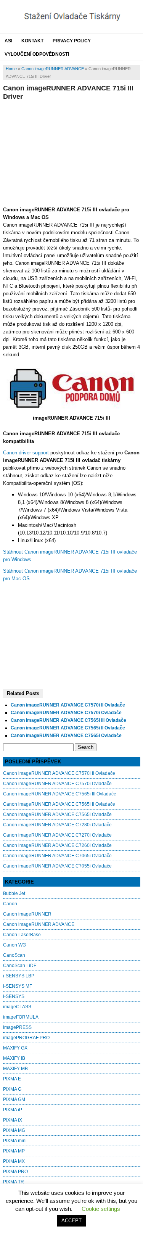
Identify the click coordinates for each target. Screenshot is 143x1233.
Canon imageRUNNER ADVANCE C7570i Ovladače (66, 712)
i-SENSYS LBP (18, 976)
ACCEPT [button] (71, 1220)
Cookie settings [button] (101, 1209)
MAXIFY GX (15, 1048)
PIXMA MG (14, 1130)
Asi (8, 40)
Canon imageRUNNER (27, 914)
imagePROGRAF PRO (26, 1037)
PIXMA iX (12, 1120)
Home (11, 68)
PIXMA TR (13, 1182)
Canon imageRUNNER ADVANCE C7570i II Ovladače (68, 705)
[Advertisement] (71, 152)
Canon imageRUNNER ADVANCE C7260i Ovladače (57, 845)
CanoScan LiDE (20, 965)
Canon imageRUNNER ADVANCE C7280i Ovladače (57, 824)
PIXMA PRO (15, 1171)
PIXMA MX (14, 1161)
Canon (10, 903)
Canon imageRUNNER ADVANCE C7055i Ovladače (57, 866)
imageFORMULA (21, 1017)
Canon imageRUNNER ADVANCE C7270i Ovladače (57, 835)
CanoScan (14, 955)
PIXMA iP (12, 1109)
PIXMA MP (14, 1151)
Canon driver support (26, 453)
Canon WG (14, 945)
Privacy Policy (72, 40)
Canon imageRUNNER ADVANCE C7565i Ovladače (66, 735)
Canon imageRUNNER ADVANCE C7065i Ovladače (57, 855)
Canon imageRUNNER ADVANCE (52, 68)
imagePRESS (17, 1027)
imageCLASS (17, 1006)
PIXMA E (12, 1079)
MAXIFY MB (15, 1068)
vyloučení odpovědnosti (37, 54)
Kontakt (32, 40)
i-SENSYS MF (17, 986)
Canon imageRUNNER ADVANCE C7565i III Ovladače (68, 720)
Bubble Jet (14, 893)
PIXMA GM (14, 1099)
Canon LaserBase (22, 934)
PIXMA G (12, 1089)
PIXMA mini (15, 1140)
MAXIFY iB (14, 1058)
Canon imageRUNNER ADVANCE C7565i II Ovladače (68, 728)
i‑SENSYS (13, 996)
